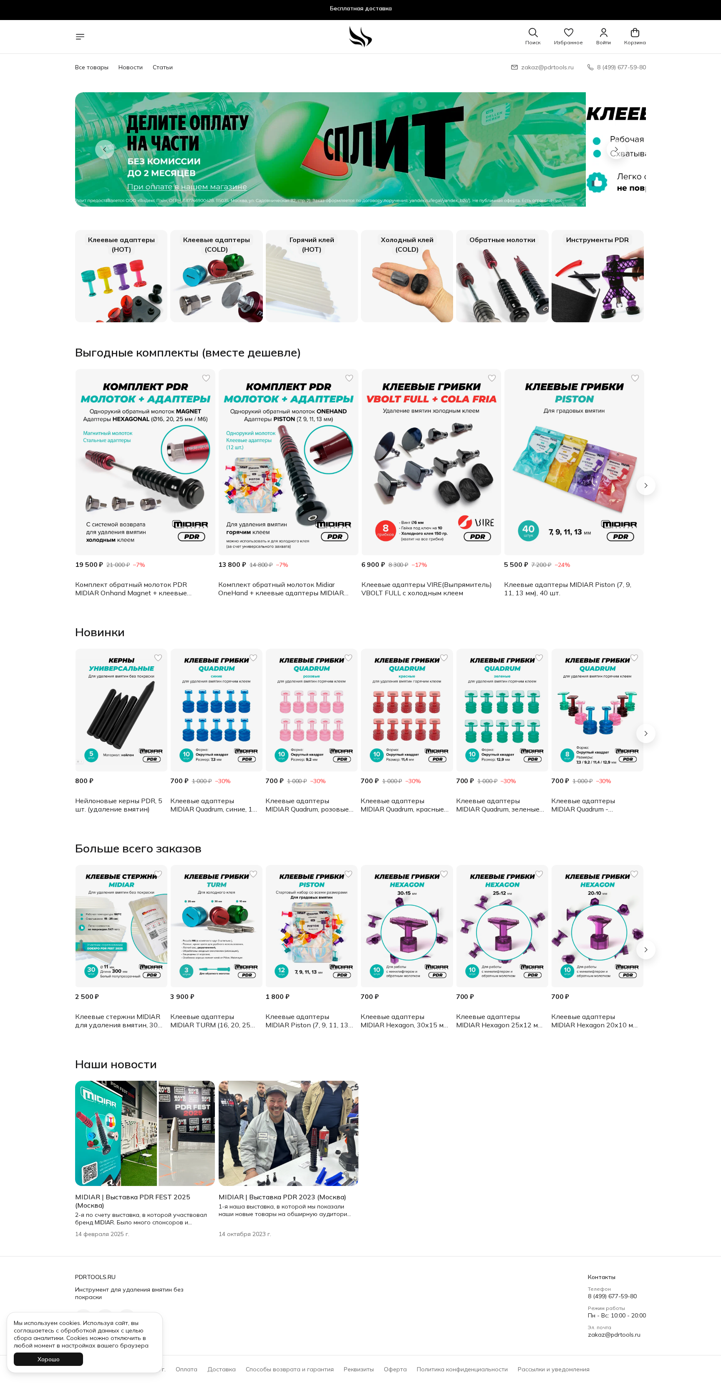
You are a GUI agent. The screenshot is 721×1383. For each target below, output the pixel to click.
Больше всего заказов (138, 848)
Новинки (100, 632)
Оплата (186, 1369)
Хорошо (49, 1359)
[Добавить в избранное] (206, 378)
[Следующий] (645, 485)
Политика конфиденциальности (462, 1369)
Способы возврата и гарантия (290, 1369)
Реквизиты (359, 1369)
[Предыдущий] (104, 149)
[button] (568, 37)
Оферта (395, 1369)
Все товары (91, 67)
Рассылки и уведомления (554, 1369)
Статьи (163, 67)
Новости (130, 67)
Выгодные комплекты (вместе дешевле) (188, 352)
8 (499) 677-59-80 (612, 1296)
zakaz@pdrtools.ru (614, 1334)
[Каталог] (80, 37)
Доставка (221, 1369)
